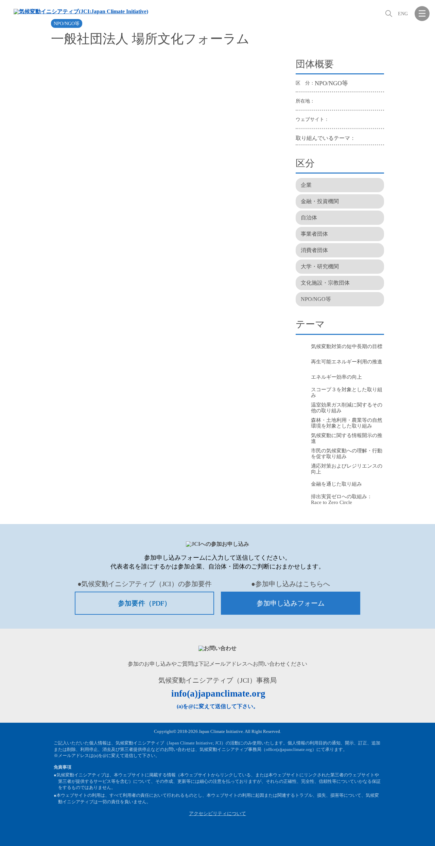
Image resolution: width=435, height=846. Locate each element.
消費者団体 (314, 250)
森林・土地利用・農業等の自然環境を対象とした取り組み (346, 423)
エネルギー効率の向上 (336, 377)
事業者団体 (314, 234)
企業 (306, 185)
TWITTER (405, 832)
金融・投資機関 (320, 201)
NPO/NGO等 (67, 23)
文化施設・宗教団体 (325, 283)
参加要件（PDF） (144, 603)
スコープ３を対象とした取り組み (346, 392)
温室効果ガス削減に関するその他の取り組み (346, 407)
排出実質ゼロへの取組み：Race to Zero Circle (341, 499)
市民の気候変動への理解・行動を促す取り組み (346, 453)
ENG (403, 13)
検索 (388, 13)
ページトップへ (422, 832)
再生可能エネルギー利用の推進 (346, 361)
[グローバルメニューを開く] (422, 13)
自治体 (309, 217)
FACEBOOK (388, 832)
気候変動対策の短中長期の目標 (346, 346)
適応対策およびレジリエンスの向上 (346, 468)
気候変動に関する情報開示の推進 (346, 438)
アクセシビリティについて (217, 813)
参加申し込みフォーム (291, 603)
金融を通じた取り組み (336, 484)
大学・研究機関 (320, 266)
